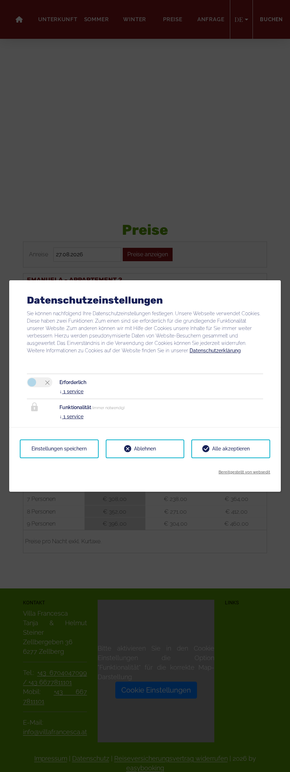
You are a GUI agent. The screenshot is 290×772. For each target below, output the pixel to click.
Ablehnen (145, 448)
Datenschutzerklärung (215, 350)
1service (71, 391)
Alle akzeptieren (231, 448)
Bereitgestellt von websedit (244, 471)
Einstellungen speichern (59, 448)
